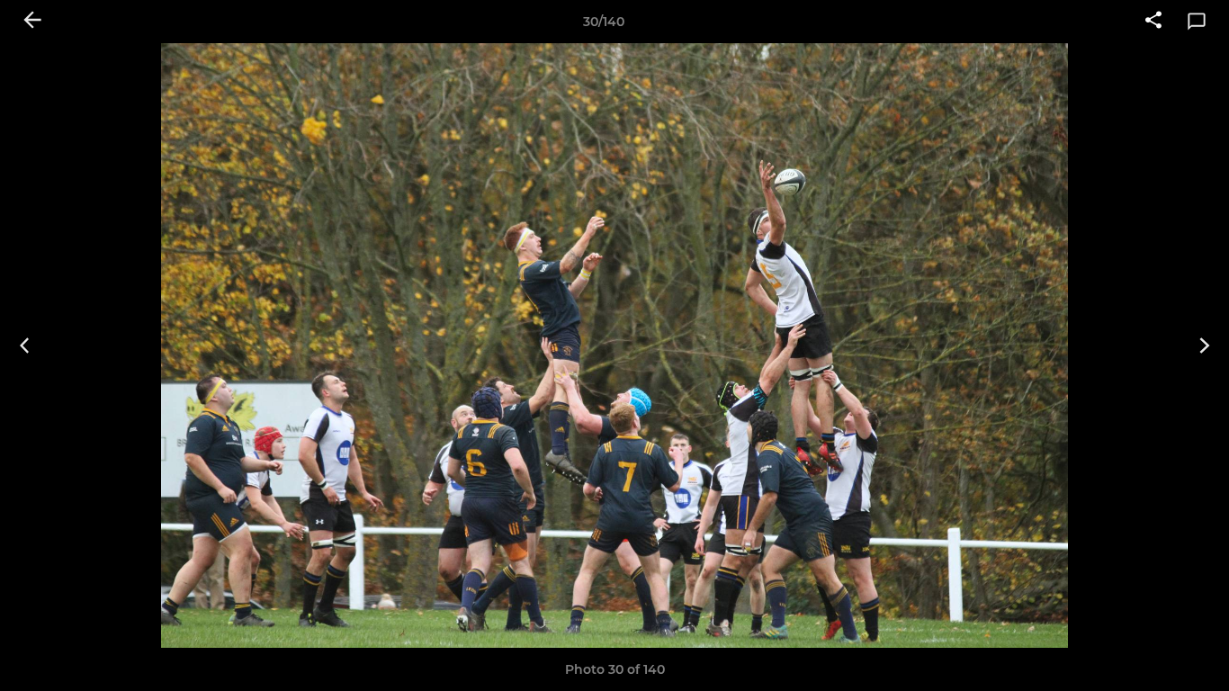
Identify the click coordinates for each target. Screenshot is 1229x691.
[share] (1153, 21)
